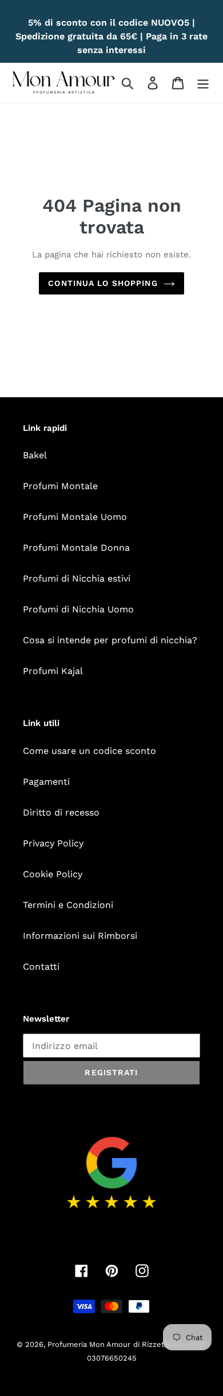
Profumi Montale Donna (76, 547)
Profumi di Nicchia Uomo (78, 609)
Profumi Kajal (53, 670)
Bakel (35, 455)
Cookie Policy (52, 874)
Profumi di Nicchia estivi (76, 578)
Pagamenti (46, 781)
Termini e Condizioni (68, 904)
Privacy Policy (53, 843)
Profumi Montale (60, 486)
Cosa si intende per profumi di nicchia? (110, 640)
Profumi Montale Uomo (75, 516)
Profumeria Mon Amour (88, 1344)
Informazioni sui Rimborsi (80, 935)
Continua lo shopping (102, 283)
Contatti (41, 966)
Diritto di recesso (61, 812)
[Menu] (203, 83)
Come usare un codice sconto (89, 750)
